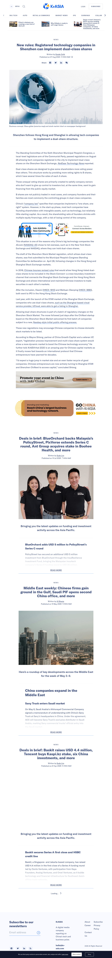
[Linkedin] (61, 62)
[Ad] (56, 408)
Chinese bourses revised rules (39, 270)
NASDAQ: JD (30, 244)
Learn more (65, 954)
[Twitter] (55, 62)
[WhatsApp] (66, 62)
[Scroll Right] (106, 15)
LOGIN (83, 6)
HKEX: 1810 (49, 290)
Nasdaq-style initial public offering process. (55, 322)
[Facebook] (50, 62)
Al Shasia (60, 601)
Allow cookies (77, 954)
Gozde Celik (60, 54)
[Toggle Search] (24, 6)
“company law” (31, 203)
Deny (89, 954)
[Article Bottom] (56, 379)
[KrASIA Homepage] (53, 6)
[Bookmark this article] (72, 57)
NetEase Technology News (71, 163)
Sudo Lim (60, 455)
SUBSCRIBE (95, 6)
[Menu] (11, 6)
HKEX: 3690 (85, 290)
